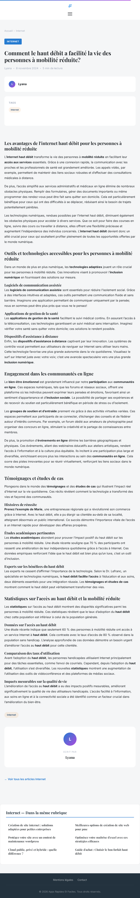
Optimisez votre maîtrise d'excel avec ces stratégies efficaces (101, 839)
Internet (20, 30)
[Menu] (70, 14)
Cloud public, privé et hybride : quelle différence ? (32, 851)
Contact (82, 879)
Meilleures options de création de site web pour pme (102, 827)
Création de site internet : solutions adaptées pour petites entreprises (30, 827)
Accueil (8, 30)
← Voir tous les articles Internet (25, 779)
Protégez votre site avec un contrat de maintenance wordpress (32, 839)
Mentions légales (63, 879)
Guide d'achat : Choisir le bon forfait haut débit (101, 851)
